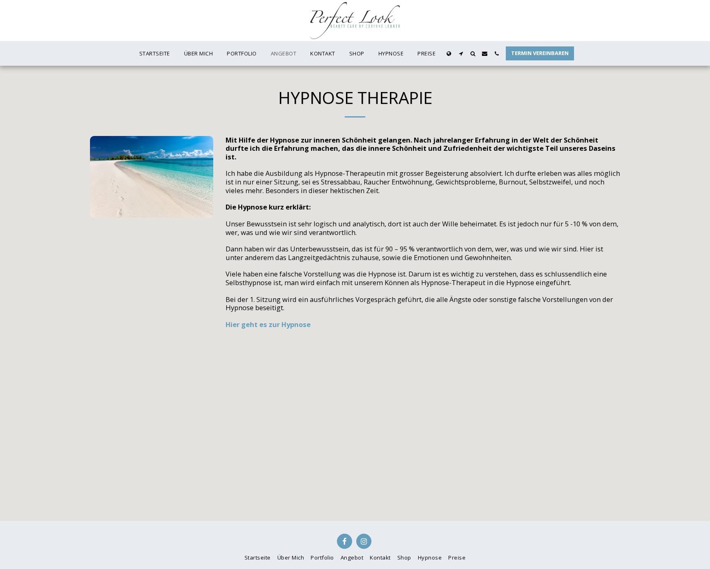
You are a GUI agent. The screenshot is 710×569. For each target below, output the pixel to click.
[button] (460, 53)
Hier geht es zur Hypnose (268, 324)
